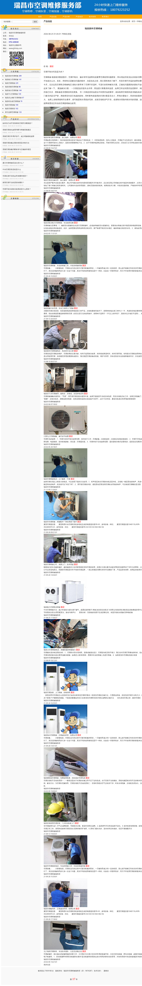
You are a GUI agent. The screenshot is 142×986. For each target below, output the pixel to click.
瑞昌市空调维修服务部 (52, 145)
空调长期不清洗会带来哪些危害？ (15, 176)
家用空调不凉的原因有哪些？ (13, 182)
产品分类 (66, 16)
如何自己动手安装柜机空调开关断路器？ (18, 123)
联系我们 (105, 16)
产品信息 (53, 16)
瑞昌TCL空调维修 (11, 94)
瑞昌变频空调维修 (11, 87)
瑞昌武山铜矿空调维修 (13, 97)
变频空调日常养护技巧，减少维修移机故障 (18, 136)
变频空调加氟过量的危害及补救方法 (16, 143)
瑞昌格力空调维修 (11, 79)
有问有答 (92, 16)
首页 (40, 16)
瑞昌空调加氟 (10, 105)
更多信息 (47, 964)
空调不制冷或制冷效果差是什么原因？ (17, 189)
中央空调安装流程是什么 (12, 169)
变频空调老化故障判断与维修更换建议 (17, 130)
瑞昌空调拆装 (10, 108)
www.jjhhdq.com (15, 48)
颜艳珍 (106, 971)
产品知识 (79, 16)
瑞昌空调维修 (10, 83)
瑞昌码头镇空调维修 (12, 101)
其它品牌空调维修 (11, 112)
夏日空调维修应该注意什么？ (13, 163)
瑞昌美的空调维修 (11, 76)
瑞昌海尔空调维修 (11, 90)
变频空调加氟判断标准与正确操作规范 (17, 149)
